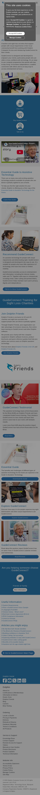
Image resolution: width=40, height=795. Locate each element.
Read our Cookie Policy (23, 26)
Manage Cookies (15, 37)
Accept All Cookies (15, 33)
